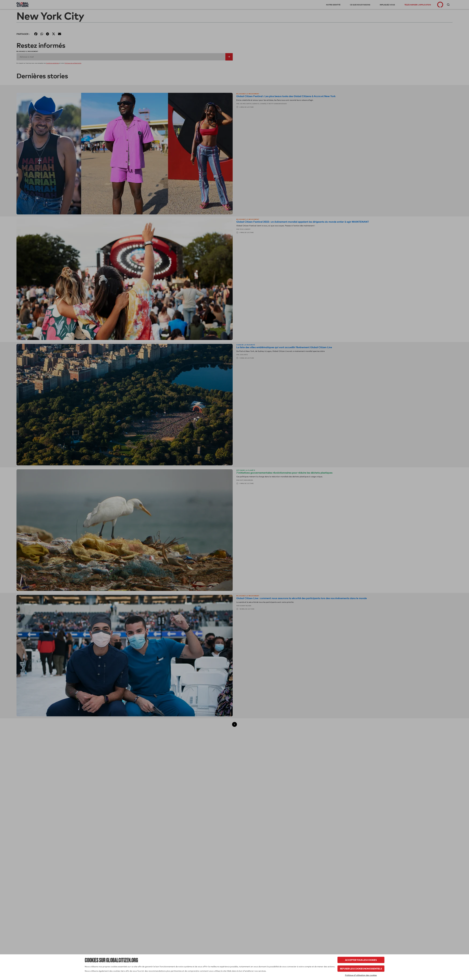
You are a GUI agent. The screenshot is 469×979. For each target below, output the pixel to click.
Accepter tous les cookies (361, 959)
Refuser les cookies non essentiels (361, 968)
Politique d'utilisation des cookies (361, 975)
